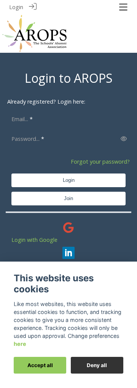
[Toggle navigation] (123, 7)
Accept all (40, 365)
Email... (19, 119)
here (20, 344)
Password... (25, 138)
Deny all (97, 365)
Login (16, 7)
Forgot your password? (100, 161)
